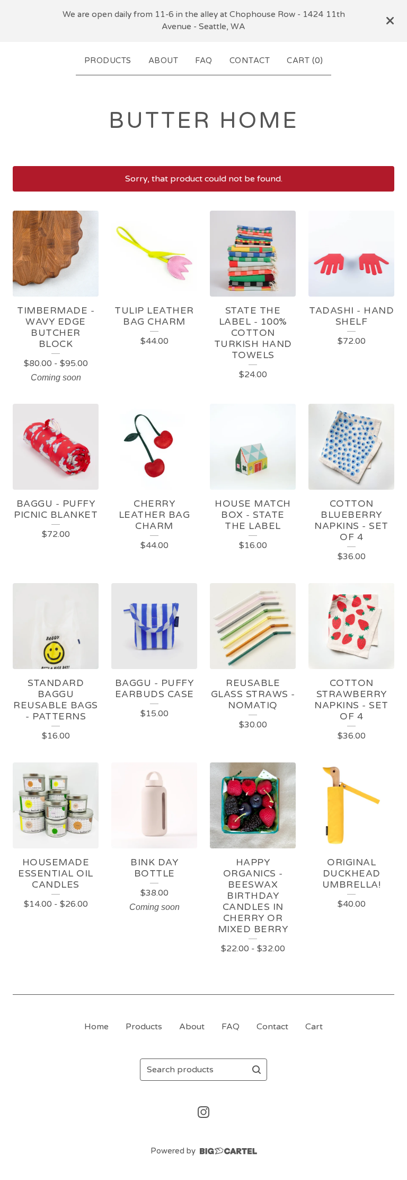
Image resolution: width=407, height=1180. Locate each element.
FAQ (204, 60)
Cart (314, 1026)
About (163, 60)
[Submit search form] (256, 1069)
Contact (249, 60)
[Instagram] (203, 1112)
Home (96, 1026)
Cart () (305, 60)
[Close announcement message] (390, 20)
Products (107, 60)
